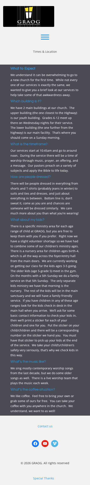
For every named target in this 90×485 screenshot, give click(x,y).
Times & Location (45, 52)
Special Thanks (43, 478)
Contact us (45, 426)
